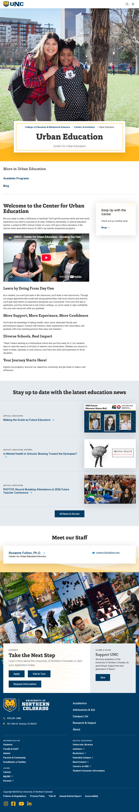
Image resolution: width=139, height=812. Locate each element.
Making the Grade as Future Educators (26, 420)
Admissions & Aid (84, 709)
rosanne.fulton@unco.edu (108, 552)
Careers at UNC (81, 766)
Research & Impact (84, 723)
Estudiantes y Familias (14, 762)
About (76, 729)
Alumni (6, 753)
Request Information (25, 684)
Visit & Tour (39, 673)
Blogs (104, 227)
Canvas (7, 772)
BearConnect (79, 762)
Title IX (52, 796)
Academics (80, 703)
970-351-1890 (14, 718)
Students (7, 744)
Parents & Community (14, 757)
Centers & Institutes (84, 127)
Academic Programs (16, 178)
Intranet (7, 780)
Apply (17, 673)
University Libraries (83, 744)
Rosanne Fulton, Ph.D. (25, 553)
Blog (6, 185)
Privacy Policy (37, 796)
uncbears (77, 749)
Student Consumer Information (89, 770)
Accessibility (91, 796)
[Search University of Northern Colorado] (127, 4)
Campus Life (80, 716)
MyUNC (7, 776)
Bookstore (78, 753)
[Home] (13, 4)
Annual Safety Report (70, 796)
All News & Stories (70, 513)
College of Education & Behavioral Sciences (47, 127)
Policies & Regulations (14, 796)
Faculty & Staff (10, 749)
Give (102, 677)
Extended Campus (82, 757)
